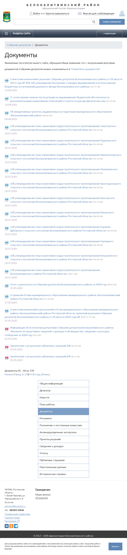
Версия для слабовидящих (98, 13)
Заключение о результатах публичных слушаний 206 (40, 345)
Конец (46, 374)
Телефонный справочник (17, 514)
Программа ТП (12, 521)
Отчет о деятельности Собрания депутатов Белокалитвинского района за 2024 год (58, 284)
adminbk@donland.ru (15, 506)
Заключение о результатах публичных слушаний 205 (40, 356)
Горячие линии (12, 517)
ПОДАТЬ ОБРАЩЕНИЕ (112, 22)
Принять (115, 546)
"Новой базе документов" (85, 69)
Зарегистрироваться (57, 13)
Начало (9, 374)
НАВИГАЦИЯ (110, 33)
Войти (36, 13)
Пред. (18, 374)
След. (37, 374)
